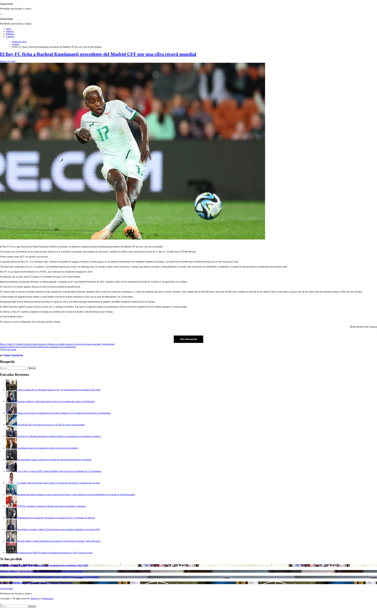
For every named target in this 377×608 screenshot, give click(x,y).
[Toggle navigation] (1, 14)
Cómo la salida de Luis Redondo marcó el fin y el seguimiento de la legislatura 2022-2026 (44, 565)
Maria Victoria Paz (13, 355)
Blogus (34, 598)
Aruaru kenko (6, 3)
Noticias (10, 31)
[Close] (1, 604)
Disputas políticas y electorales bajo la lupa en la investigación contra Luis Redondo (41, 571)
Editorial (10, 34)
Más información (188, 339)
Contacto (10, 36)
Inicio (8, 28)
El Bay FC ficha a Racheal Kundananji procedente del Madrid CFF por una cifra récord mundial (98, 54)
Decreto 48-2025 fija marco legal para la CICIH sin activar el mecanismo (36, 582)
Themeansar (47, 598)
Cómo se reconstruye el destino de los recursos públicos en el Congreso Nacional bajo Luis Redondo (49, 577)
